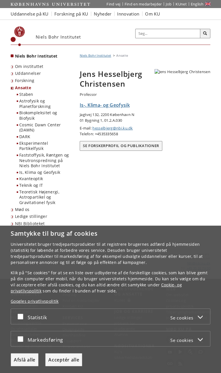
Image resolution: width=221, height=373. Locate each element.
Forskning (25, 80)
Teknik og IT (31, 185)
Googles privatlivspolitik (35, 301)
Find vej (113, 4)
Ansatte (23, 87)
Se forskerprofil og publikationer (121, 145)
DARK (24, 136)
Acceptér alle (63, 360)
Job (169, 4)
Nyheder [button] (102, 14)
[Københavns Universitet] (18, 36)
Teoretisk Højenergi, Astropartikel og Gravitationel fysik (39, 197)
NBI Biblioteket (30, 223)
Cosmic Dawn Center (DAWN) (40, 127)
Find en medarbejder (143, 4)
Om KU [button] (152, 14)
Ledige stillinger (31, 216)
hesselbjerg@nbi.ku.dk (112, 128)
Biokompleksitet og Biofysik (38, 115)
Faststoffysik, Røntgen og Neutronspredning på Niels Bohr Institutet (44, 160)
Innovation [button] (128, 14)
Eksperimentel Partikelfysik (33, 145)
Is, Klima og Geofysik (39, 172)
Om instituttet (29, 66)
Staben (26, 94)
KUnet (181, 4)
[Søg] (205, 34)
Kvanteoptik (31, 178)
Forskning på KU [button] (71, 14)
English (197, 4)
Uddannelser (28, 73)
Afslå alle (24, 360)
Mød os (22, 209)
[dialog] (110, 299)
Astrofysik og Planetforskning (35, 103)
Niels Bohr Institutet (36, 56)
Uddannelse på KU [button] (30, 14)
